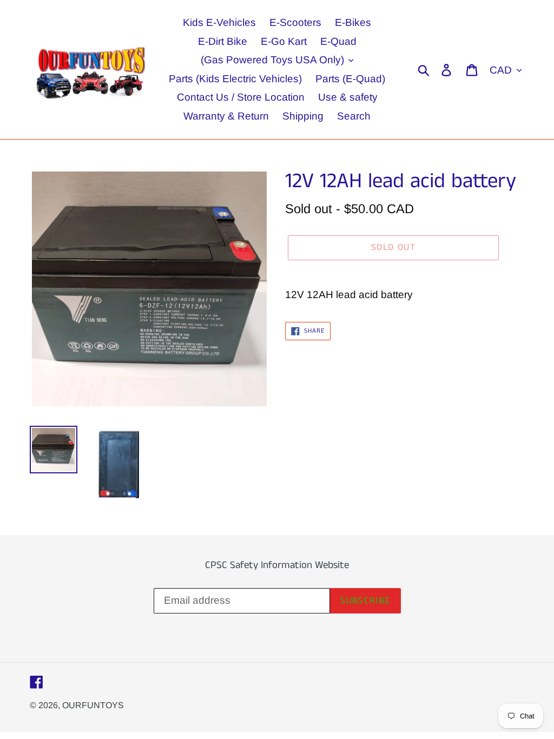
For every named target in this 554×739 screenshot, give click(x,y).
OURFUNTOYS (93, 705)
